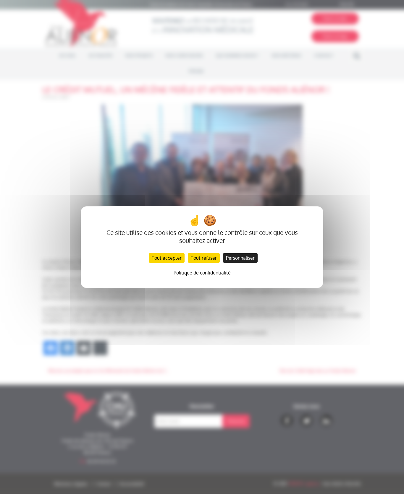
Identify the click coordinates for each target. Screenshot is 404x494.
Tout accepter (167, 258)
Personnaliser (240, 258)
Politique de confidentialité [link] (202, 273)
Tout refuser (204, 258)
